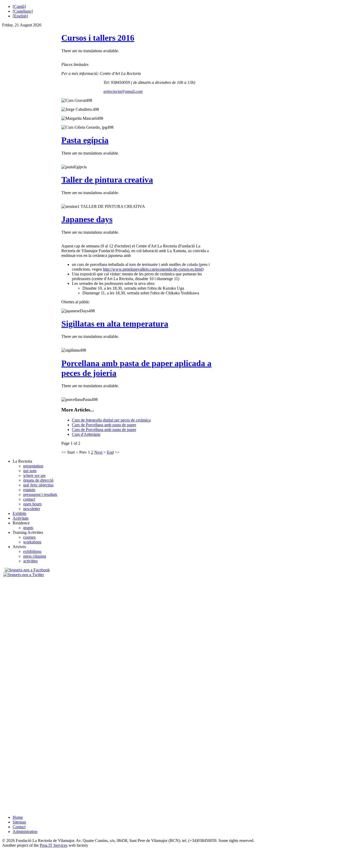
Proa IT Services (53, 845)
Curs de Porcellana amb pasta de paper (104, 425)
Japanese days (86, 219)
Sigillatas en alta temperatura (114, 323)
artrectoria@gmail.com (123, 91)
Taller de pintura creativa (107, 179)
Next (98, 452)
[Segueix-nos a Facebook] (26, 570)
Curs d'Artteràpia (86, 434)
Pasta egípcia (84, 140)
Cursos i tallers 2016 (97, 37)
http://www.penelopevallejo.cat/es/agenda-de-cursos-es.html (152, 269)
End (110, 452)
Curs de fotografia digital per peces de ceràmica (111, 420)
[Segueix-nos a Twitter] (24, 574)
